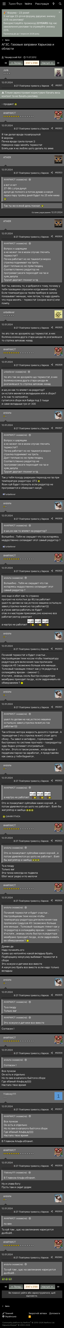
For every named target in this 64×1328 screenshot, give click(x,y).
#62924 (58, 236)
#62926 (58, 364)
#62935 (58, 995)
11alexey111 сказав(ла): (15, 1172)
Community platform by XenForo (28, 1322)
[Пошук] (60, 4)
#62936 (58, 1053)
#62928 (58, 518)
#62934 (58, 900)
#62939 (58, 1211)
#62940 (58, 1257)
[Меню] (4, 4)
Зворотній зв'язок (38, 1313)
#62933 (58, 840)
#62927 (58, 428)
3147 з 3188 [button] (32, 63)
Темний (8, 1313)
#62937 (58, 1109)
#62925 (58, 327)
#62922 (58, 128)
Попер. (17, 63)
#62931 (58, 707)
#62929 (58, 570)
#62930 (58, 649)
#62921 (58, 85)
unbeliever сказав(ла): (15, 371)
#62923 (58, 172)
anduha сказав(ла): (13, 578)
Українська (10, 1316)
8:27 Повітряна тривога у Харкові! (32, 85)
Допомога (54, 1313)
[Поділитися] (52, 85)
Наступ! (46, 63)
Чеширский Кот (12, 57)
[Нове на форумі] (53, 4)
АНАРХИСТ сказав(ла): (16, 179)
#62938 (58, 1165)
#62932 (58, 780)
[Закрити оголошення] (59, 12)
